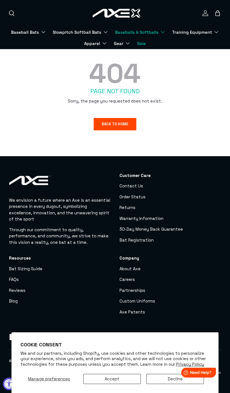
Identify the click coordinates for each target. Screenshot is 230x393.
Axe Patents (132, 312)
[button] (217, 13)
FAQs (14, 279)
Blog (13, 301)
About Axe (130, 268)
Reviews (17, 290)
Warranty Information (141, 218)
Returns (127, 207)
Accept (112, 378)
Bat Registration (136, 240)
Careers (127, 279)
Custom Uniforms (137, 301)
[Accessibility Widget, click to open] (9, 384)
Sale (141, 43)
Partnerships (132, 290)
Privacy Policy (190, 364)
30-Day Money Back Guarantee (151, 229)
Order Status (132, 196)
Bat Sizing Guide (25, 268)
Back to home (115, 124)
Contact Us (131, 185)
